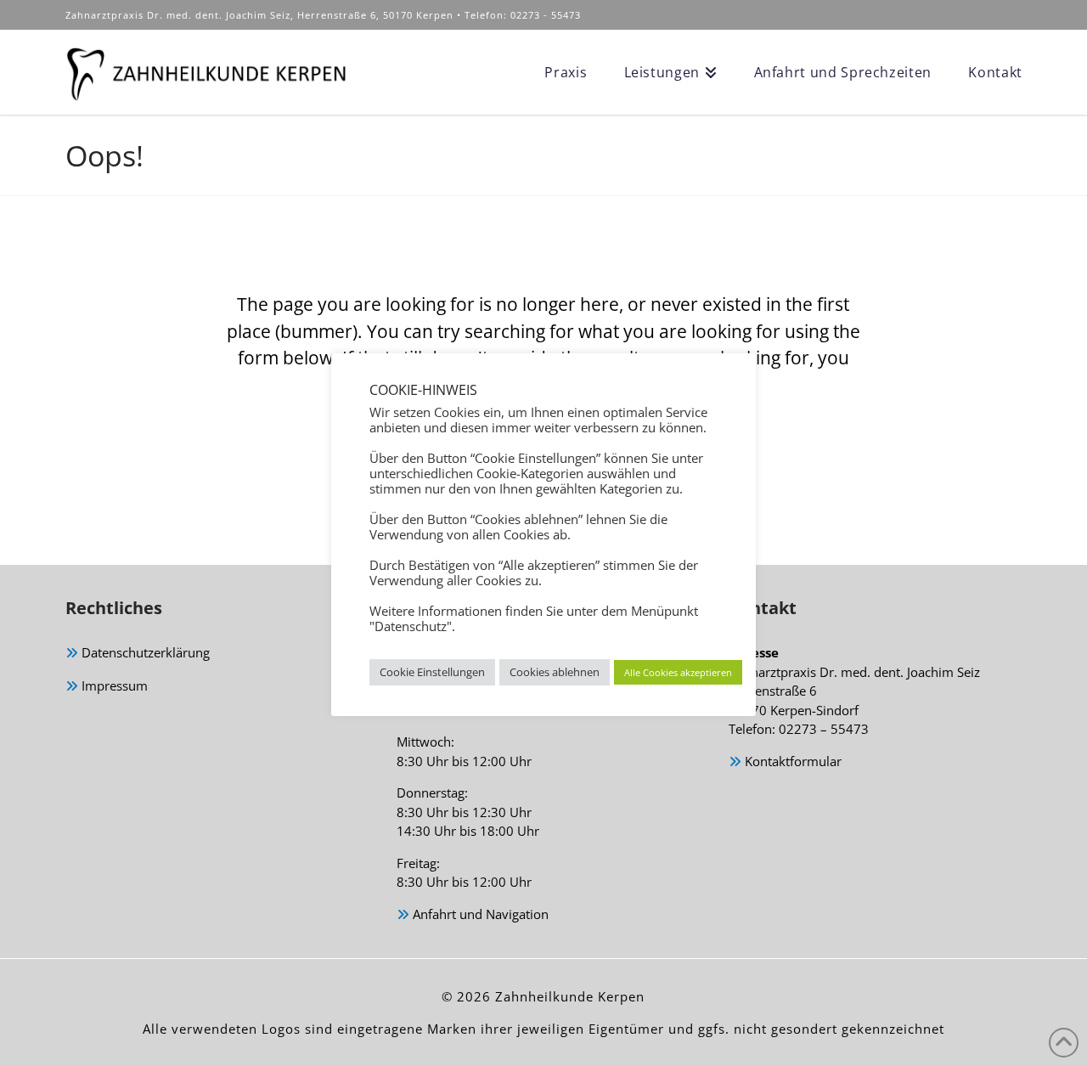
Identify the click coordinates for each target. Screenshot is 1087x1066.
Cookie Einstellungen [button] (432, 672)
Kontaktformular (791, 761)
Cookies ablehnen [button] (555, 672)
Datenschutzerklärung (144, 652)
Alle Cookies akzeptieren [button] (678, 672)
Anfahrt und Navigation (479, 913)
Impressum (113, 685)
